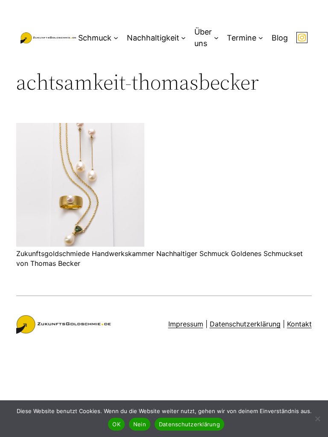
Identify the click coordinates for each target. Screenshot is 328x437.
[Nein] (317, 418)
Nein (139, 424)
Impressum (185, 324)
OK (116, 424)
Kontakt (299, 324)
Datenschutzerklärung (245, 324)
